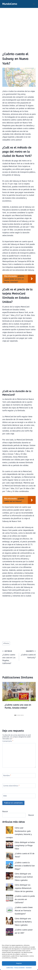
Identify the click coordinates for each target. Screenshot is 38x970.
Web (5, 796)
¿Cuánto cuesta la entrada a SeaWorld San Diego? (25, 865)
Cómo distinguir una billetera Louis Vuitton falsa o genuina (24, 877)
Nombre (7, 775)
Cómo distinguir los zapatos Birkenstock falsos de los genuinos (24, 888)
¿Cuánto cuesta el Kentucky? (28, 654)
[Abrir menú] (34, 3)
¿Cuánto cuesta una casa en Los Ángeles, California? (8, 657)
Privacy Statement (19, 967)
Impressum (29, 967)
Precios (6, 643)
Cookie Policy (9, 967)
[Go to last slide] (6, 697)
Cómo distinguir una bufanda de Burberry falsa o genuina (23, 922)
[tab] (15, 715)
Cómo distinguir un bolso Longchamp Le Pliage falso (25, 845)
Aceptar (19, 963)
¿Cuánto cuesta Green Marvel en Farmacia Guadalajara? (24, 910)
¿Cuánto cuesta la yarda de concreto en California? (25, 899)
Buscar (5, 811)
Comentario (7, 741)
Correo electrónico (11, 786)
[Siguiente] (32, 697)
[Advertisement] (19, 28)
